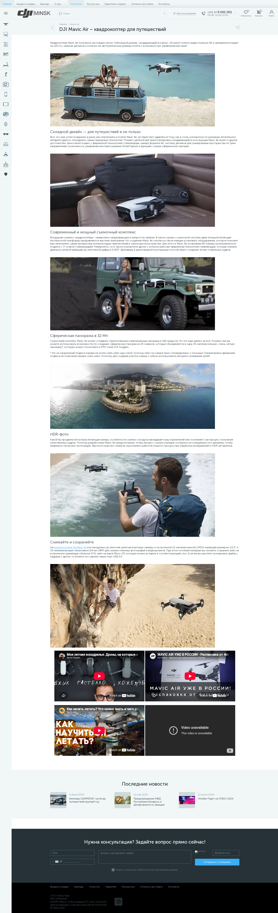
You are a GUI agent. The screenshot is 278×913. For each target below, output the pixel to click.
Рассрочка (93, 3)
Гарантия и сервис (115, 3)
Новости (76, 3)
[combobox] (56, 861)
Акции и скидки (26, 3)
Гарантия (111, 886)
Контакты (164, 3)
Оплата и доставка (142, 3)
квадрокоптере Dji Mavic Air (70, 547)
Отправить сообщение (217, 862)
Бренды (44, 3)
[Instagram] (118, 902)
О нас (57, 3)
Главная (7, 3)
